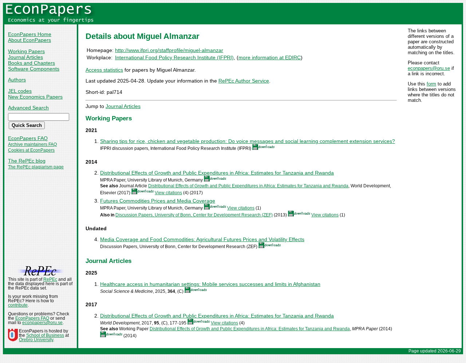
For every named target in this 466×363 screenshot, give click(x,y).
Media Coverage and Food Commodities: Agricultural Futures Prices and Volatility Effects (202, 239)
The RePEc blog (27, 161)
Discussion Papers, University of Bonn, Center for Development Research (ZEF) (194, 215)
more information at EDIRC (269, 57)
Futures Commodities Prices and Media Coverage (157, 201)
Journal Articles (25, 57)
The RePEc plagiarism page (36, 167)
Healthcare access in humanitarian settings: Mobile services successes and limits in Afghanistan (210, 284)
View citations (168, 193)
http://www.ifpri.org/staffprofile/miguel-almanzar (169, 50)
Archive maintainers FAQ (32, 144)
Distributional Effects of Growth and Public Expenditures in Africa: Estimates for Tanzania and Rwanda (217, 173)
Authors (17, 80)
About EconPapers (29, 40)
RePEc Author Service (243, 81)
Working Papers (26, 51)
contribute (18, 305)
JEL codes (20, 91)
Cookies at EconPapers (31, 150)
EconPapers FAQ (28, 138)
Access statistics (104, 70)
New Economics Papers (35, 97)
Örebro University (36, 340)
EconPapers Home (29, 34)
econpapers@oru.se (429, 68)
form (431, 84)
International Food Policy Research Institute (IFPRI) (174, 57)
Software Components (33, 69)
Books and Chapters (31, 63)
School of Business (45, 335)
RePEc (50, 279)
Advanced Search (28, 108)
